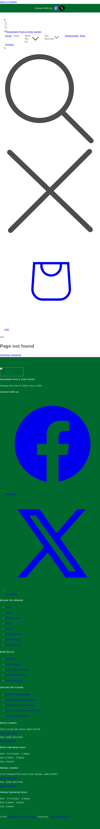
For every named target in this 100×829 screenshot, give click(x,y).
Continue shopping (10, 355)
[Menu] (5, 24)
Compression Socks (16, 716)
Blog (7, 623)
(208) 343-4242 (8, 733)
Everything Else (14, 680)
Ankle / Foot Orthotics (17, 669)
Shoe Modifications (16, 675)
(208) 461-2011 (8, 778)
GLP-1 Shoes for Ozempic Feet (22, 710)
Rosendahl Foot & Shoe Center (22, 817)
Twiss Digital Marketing (60, 817)
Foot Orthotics (13, 664)
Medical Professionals (17, 694)
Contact (9, 629)
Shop (8, 612)
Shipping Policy (14, 634)
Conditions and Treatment (19, 705)
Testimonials (12, 618)
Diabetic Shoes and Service (20, 700)
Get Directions (8, 741)
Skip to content (8, 2)
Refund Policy (13, 639)
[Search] (50, 140)
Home (8, 607)
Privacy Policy (13, 645)
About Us (10, 659)
